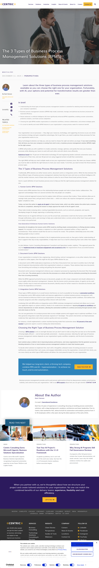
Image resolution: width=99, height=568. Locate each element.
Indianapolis (82, 511)
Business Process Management (6, 128)
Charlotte (23, 511)
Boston (14, 511)
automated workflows (87, 293)
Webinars (48, 537)
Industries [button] (46, 4)
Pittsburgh (49, 513)
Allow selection (82, 549)
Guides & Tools (51, 533)
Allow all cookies (82, 544)
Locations (65, 533)
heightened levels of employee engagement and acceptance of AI (45, 247)
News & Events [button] (63, 4)
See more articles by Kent (7, 97)
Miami (41, 513)
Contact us (90, 382)
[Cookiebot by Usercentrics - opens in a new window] (10, 565)
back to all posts (8, 72)
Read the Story (83, 367)
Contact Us (88, 4)
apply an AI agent (43, 204)
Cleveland (50, 511)
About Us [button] (72, 4)
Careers (65, 527)
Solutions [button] (38, 4)
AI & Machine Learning (8, 125)
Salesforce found (23, 155)
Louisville (34, 513)
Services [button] (30, 4)
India (74, 511)
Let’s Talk (48, 500)
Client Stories (50, 527)
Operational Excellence (5, 132)
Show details (80, 565)
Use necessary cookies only (82, 554)
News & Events (67, 530)
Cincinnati (40, 511)
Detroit (67, 511)
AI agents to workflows (85, 305)
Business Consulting (33, 528)
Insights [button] (54, 4)
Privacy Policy (62, 549)
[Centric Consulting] (8, 5)
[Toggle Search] (95, 4)
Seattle (58, 513)
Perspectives (31, 76)
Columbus (59, 511)
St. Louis (66, 513)
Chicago (32, 511)
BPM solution (30, 332)
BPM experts (61, 382)
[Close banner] (96, 542)
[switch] (44, 565)
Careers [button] (80, 4)
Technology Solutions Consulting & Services (34, 536)
